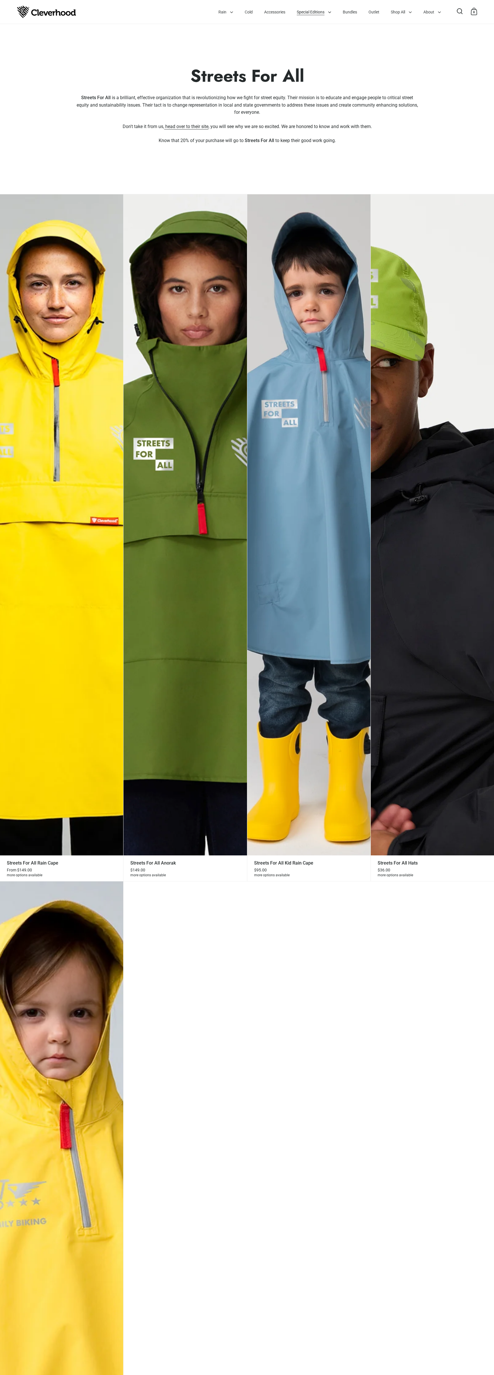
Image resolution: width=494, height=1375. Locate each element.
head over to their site (186, 126)
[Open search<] (460, 11)
